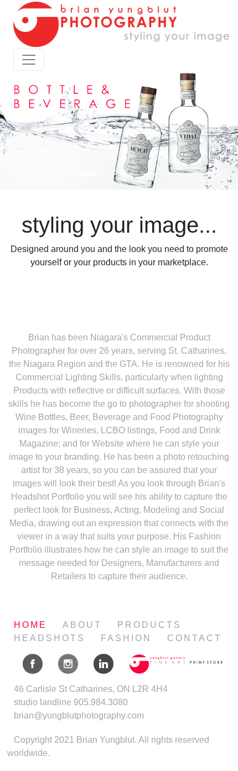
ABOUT (82, 625)
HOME (30, 625)
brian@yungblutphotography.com (79, 715)
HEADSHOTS (49, 638)
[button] (18, 130)
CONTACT (194, 638)
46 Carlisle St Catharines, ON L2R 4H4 (91, 689)
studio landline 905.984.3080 (71, 702)
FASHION (126, 638)
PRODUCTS (149, 625)
